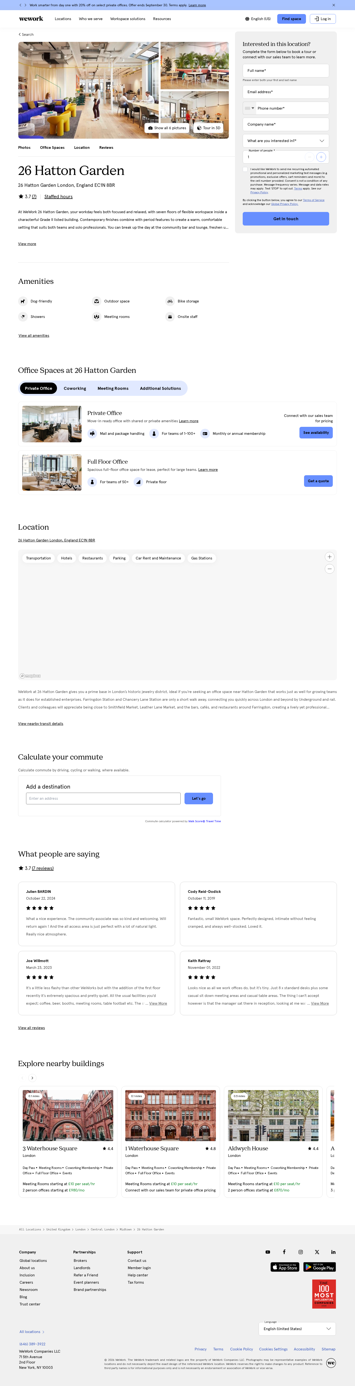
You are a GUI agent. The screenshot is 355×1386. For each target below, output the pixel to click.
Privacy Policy (259, 192)
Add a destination (48, 787)
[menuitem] (63, 19)
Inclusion (27, 1275)
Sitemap (328, 1349)
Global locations (33, 1261)
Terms (298, 188)
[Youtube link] (267, 1252)
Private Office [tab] (38, 388)
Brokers (80, 1261)
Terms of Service (314, 200)
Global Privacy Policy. (284, 204)
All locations (30, 1229)
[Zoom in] (329, 557)
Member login (139, 1268)
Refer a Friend (86, 1275)
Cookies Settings (273, 1349)
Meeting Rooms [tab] (113, 388)
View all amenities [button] (34, 336)
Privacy (200, 1349)
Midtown (126, 1229)
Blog (23, 1297)
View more (27, 244)
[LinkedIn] (333, 1252)
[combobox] (249, 108)
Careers (26, 1282)
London (80, 1229)
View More (158, 1003)
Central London (102, 1229)
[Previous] (20, 5)
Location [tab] (82, 147)
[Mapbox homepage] (30, 676)
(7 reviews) (43, 868)
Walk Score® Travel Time (204, 821)
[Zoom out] (329, 569)
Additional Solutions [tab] (160, 388)
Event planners (86, 1282)
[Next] (25, 5)
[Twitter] (317, 1252)
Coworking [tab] (75, 388)
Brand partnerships (90, 1290)
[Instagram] (300, 1252)
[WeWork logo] (31, 18)
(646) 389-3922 (32, 1344)
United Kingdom (58, 1229)
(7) (34, 196)
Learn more (197, 5)
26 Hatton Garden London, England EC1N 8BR (56, 540)
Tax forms (136, 1282)
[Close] (334, 5)
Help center (138, 1275)
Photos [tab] (24, 147)
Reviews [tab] (106, 147)
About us (27, 1268)
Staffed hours (58, 196)
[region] (177, 615)
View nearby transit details (40, 724)
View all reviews (31, 1028)
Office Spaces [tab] (52, 147)
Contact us (137, 1261)
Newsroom (29, 1290)
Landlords (82, 1268)
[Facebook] (284, 1252)
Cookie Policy (241, 1349)
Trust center (30, 1304)
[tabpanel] (123, 90)
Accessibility (304, 1349)
